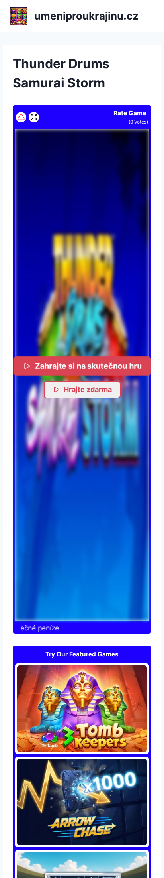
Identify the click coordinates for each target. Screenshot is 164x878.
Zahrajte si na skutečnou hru (88, 365)
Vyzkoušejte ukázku (82, 709)
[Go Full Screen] (34, 117)
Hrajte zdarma (88, 389)
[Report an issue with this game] (21, 117)
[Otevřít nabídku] (147, 16)
